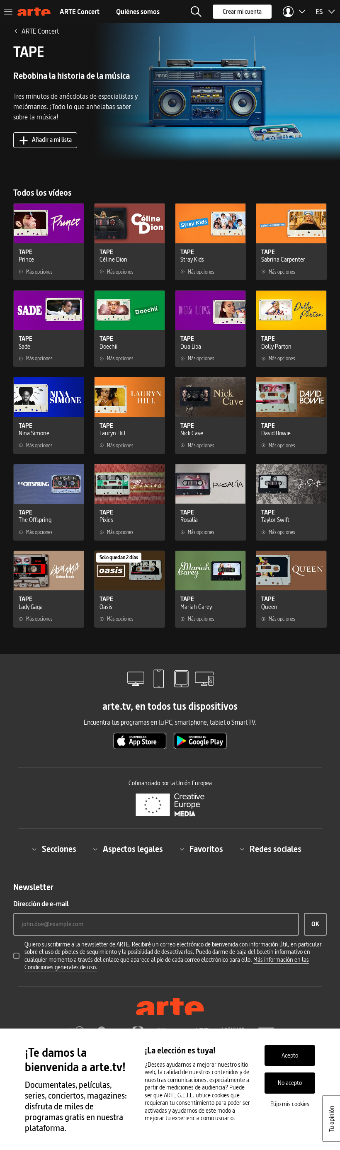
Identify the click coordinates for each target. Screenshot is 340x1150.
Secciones (59, 849)
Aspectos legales (133, 849)
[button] (196, 11)
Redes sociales (275, 849)
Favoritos (206, 849)
